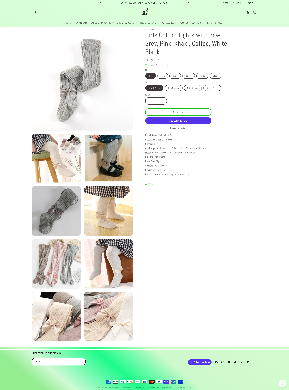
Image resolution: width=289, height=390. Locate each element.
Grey (151, 75)
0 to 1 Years (154, 88)
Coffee (189, 75)
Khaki (175, 75)
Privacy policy (139, 387)
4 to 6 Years (212, 88)
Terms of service (153, 387)
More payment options (178, 128)
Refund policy (127, 387)
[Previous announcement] (100, 3)
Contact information (183, 387)
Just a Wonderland (111, 387)
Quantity (148, 94)
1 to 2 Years (173, 88)
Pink (163, 75)
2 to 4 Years (193, 88)
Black (215, 75)
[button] (35, 12)
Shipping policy (167, 387)
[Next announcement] (188, 3)
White (202, 75)
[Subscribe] (82, 361)
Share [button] (150, 183)
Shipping (148, 65)
